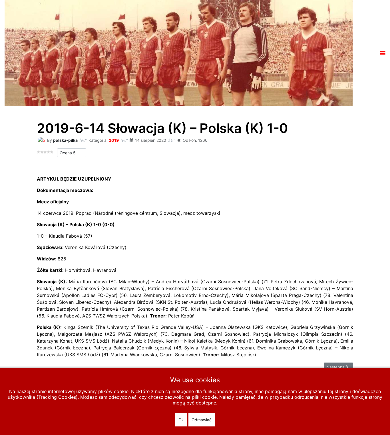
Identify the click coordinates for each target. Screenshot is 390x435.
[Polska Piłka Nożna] (179, 52)
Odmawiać (202, 419)
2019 (114, 140)
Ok (181, 419)
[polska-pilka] (41, 139)
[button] (382, 53)
